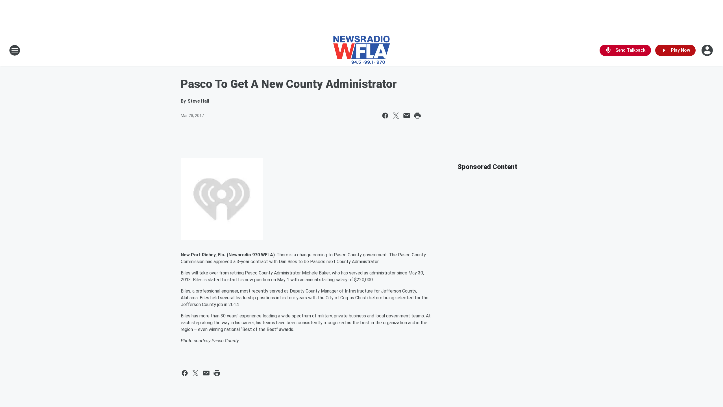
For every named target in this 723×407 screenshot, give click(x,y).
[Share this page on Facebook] (385, 116)
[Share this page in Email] (407, 116)
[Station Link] (361, 50)
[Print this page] (417, 116)
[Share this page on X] (396, 116)
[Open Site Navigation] (14, 50)
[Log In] (708, 50)
